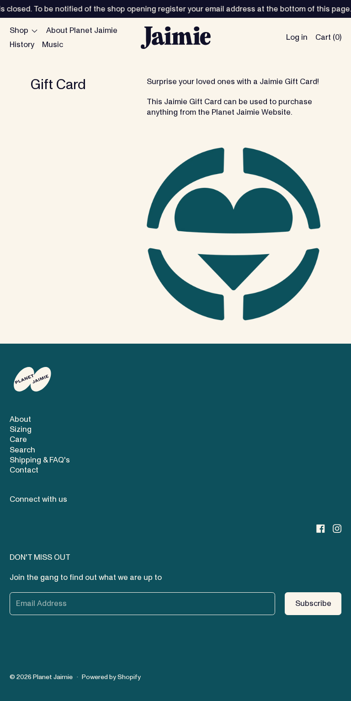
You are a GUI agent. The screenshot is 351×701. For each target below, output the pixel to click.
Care (18, 439)
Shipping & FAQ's (40, 460)
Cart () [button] (328, 37)
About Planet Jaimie (81, 30)
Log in (297, 37)
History (22, 44)
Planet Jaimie (53, 677)
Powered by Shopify (111, 677)
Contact (24, 470)
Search (22, 450)
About (20, 419)
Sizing (21, 429)
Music (52, 44)
